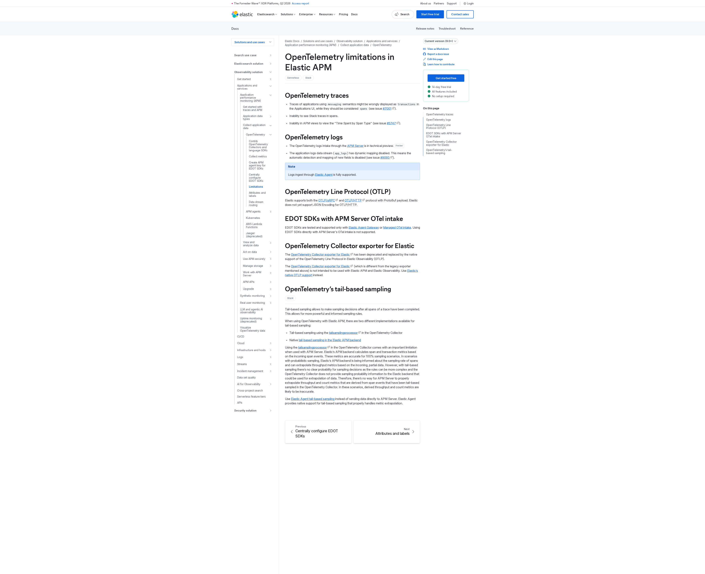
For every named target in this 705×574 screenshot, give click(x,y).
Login (470, 3)
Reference (467, 28)
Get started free (446, 78)
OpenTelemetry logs (314, 136)
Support (452, 3)
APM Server (355, 146)
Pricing (343, 14)
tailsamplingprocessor (343, 333)
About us (425, 3)
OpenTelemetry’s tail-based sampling (338, 288)
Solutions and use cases (249, 42)
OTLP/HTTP (353, 200)
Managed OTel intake (397, 227)
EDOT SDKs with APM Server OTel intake (344, 218)
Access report (300, 3)
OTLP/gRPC (326, 200)
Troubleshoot (447, 28)
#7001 (387, 108)
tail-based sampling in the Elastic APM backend (330, 340)
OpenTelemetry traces (317, 95)
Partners (439, 3)
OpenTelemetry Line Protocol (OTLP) (338, 191)
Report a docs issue (438, 54)
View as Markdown (438, 48)
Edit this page (435, 59)
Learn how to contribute (440, 64)
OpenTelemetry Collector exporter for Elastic (349, 245)
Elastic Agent (323, 174)
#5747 (391, 123)
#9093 (385, 157)
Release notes (425, 28)
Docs (354, 14)
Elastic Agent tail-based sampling (313, 399)
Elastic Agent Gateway (364, 227)
